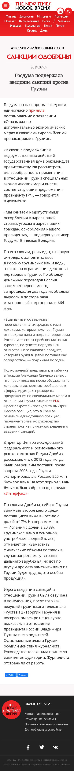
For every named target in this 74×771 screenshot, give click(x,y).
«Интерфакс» (16, 493)
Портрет (10, 21)
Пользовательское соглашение (46, 724)
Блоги (46, 21)
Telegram (23, 675)
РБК (56, 401)
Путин (60, 26)
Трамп (48, 26)
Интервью (44, 16)
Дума (43, 30)
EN (60, 12)
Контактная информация (42, 713)
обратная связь (37, 704)
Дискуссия (27, 16)
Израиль (15, 26)
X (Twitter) (10, 675)
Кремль (32, 30)
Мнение (11, 16)
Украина (64, 21)
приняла (36, 110)
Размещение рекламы (40, 719)
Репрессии (61, 16)
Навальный (32, 26)
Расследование (29, 21)
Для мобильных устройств (43, 729)
